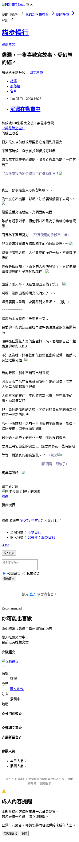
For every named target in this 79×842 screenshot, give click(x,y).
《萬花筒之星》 (13, 128)
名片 (13, 91)
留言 (34, 520)
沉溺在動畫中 (25, 109)
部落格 (15, 86)
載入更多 (8, 553)
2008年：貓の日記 (41, 537)
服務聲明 (45, 783)
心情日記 (34, 532)
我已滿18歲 (10, 833)
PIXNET (19, 779)
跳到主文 (8, 44)
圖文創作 (36, 72)
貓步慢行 (15, 32)
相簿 (13, 81)
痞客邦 (25, 520)
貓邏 (5, 496)
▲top (5, 545)
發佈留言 (8, 578)
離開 (24, 833)
